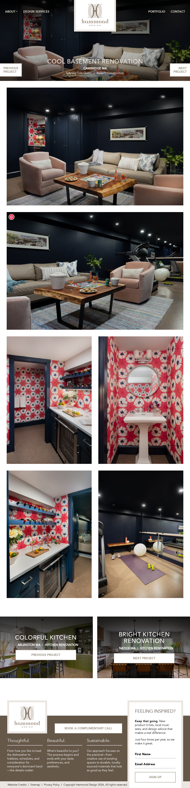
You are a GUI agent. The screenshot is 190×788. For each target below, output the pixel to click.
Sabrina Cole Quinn (79, 73)
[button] (11, 11)
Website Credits (17, 785)
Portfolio (156, 11)
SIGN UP (155, 777)
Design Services (36, 11)
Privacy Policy (52, 785)
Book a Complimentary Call (88, 728)
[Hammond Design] (95, 14)
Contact (178, 11)
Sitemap (35, 785)
